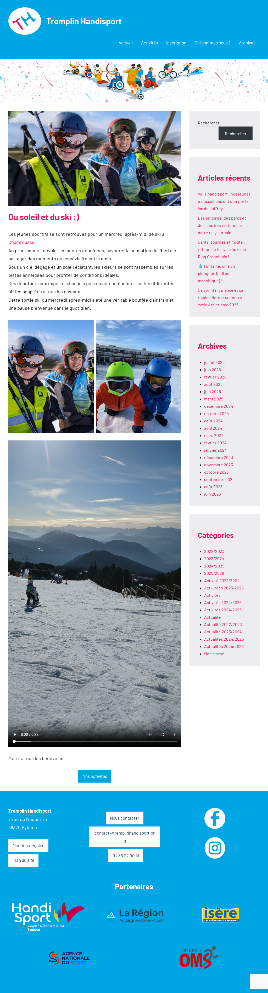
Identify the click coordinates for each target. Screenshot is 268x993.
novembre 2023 (218, 464)
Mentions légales (28, 845)
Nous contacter (124, 817)
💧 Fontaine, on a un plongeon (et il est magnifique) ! (216, 273)
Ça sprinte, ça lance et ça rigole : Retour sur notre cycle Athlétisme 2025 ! (220, 297)
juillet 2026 (214, 362)
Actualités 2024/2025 (224, 638)
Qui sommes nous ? (213, 42)
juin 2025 (212, 391)
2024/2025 (214, 565)
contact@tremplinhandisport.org (124, 836)
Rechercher (209, 122)
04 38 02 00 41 (126, 855)
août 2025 (213, 384)
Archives (247, 42)
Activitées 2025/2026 (224, 587)
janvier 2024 (215, 449)
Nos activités (94, 776)
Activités (149, 42)
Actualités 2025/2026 (224, 646)
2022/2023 (214, 551)
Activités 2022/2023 (223, 602)
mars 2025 (213, 398)
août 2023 (213, 486)
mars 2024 (214, 435)
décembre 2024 (218, 406)
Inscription (176, 42)
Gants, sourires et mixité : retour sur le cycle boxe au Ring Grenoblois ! (222, 249)
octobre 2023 (216, 471)
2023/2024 (214, 558)
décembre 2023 (218, 457)
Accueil (126, 42)
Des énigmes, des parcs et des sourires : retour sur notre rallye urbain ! (222, 225)
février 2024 (215, 442)
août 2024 (213, 420)
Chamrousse (21, 242)
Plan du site (23, 860)
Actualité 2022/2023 (223, 624)
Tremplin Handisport (84, 21)
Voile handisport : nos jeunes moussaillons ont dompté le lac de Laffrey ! (224, 201)
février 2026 (215, 376)
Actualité (212, 617)
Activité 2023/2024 (221, 580)
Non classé (214, 653)
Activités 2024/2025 (223, 609)
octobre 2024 (216, 413)
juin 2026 (212, 369)
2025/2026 (214, 573)
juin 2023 (212, 493)
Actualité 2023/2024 (223, 631)
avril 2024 (213, 428)
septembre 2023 (219, 479)
